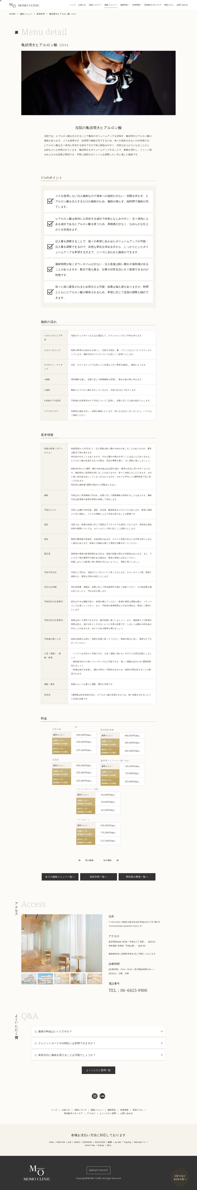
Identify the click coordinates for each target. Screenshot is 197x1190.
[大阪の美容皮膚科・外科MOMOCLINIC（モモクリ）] (24, 6)
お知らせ (82, 4)
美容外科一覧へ (98, 876)
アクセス (91, 1113)
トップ (72, 4)
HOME (12, 13)
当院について (94, 4)
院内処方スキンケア (152, 4)
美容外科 (41, 13)
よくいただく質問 (108, 1113)
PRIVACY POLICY (98, 1170)
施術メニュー (110, 4)
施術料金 (124, 4)
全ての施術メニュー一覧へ (60, 876)
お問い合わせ (182, 4)
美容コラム (169, 4)
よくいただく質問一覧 (98, 1070)
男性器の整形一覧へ (137, 876)
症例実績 (136, 4)
